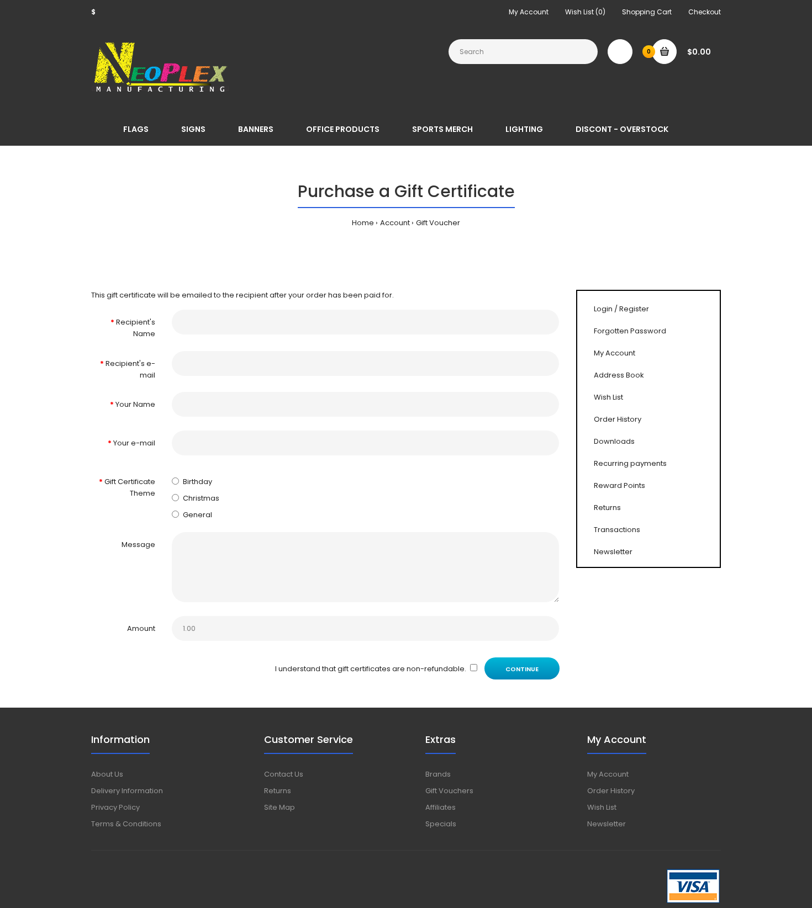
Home (363, 222)
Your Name (135, 404)
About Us (107, 774)
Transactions (617, 529)
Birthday (197, 481)
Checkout (704, 12)
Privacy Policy (115, 807)
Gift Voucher (438, 222)
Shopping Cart (647, 12)
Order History (617, 419)
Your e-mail (134, 443)
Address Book (619, 375)
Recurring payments (630, 463)
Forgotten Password (630, 331)
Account (395, 222)
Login (603, 309)
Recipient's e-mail (130, 369)
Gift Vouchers (449, 790)
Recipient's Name (135, 328)
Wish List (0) (585, 12)
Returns (607, 507)
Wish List (608, 397)
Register (634, 309)
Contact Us (283, 774)
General (197, 514)
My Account (529, 12)
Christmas (201, 498)
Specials (440, 824)
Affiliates (440, 807)
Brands (438, 774)
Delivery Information (127, 790)
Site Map (279, 807)
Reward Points (619, 485)
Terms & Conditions (126, 824)
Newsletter (613, 551)
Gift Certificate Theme (129, 487)
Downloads (614, 441)
